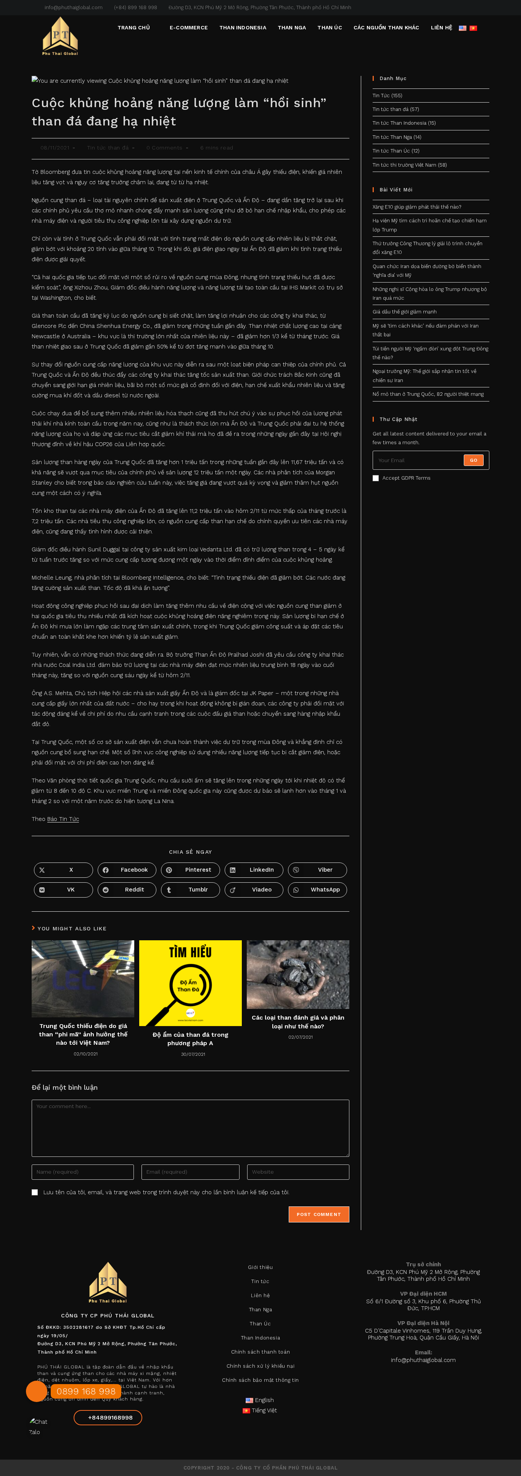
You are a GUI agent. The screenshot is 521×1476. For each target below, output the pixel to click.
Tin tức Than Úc (391, 151)
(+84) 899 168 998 (135, 7)
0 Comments (164, 148)
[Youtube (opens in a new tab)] (486, 7)
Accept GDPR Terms (407, 478)
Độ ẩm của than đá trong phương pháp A (190, 1039)
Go (474, 460)
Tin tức (260, 1281)
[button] (36, 1391)
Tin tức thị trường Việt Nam (404, 165)
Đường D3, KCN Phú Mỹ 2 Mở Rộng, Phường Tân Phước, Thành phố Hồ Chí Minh (260, 7)
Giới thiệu (260, 1267)
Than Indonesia (260, 1338)
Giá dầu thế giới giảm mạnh (405, 312)
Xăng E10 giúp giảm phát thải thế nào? (417, 207)
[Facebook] (89, 1440)
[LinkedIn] (108, 1440)
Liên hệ (260, 1295)
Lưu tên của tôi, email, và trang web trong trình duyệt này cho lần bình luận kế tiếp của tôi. (166, 1192)
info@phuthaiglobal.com (73, 7)
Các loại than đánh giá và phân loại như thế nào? (298, 1022)
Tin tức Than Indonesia (399, 123)
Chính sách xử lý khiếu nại (261, 1366)
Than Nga (260, 1309)
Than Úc (260, 1324)
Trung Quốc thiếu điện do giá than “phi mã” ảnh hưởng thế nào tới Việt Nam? (83, 1034)
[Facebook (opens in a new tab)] (469, 7)
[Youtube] (126, 1440)
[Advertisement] (431, 563)
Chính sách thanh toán (260, 1352)
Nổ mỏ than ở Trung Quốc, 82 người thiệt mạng (428, 394)
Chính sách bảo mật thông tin (260, 1380)
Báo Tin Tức (63, 819)
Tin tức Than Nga (392, 137)
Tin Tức (381, 95)
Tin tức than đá (108, 148)
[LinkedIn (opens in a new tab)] (478, 7)
